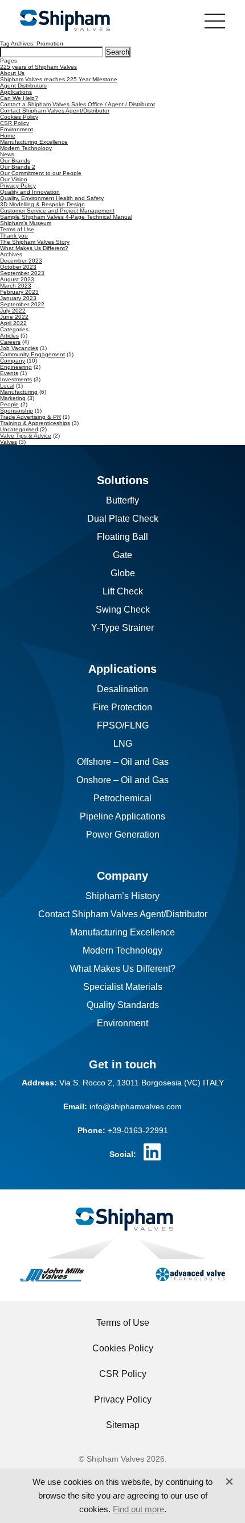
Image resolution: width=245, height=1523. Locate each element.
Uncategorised (19, 429)
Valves (8, 442)
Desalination (122, 689)
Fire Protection (122, 707)
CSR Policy (14, 123)
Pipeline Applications (122, 816)
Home (7, 135)
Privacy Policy (18, 185)
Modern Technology (26, 148)
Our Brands (15, 160)
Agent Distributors (23, 85)
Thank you (14, 235)
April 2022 (13, 323)
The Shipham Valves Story (35, 242)
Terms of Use (17, 229)
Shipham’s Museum (25, 223)
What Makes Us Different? (34, 248)
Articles (9, 335)
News (7, 154)
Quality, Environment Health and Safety (52, 198)
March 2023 (15, 285)
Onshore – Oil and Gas (122, 780)
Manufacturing (19, 392)
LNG (122, 743)
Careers (10, 342)
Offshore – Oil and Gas (123, 762)
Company (12, 360)
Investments (16, 379)
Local (7, 385)
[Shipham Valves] (65, 21)
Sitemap (123, 1425)
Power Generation (123, 834)
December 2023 (21, 260)
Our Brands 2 (17, 167)
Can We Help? (19, 98)
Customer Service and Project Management (57, 210)
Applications (16, 92)
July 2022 (13, 310)
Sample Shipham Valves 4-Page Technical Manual (66, 217)
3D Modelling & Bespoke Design (42, 204)
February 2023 (19, 292)
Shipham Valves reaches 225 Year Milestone (58, 79)
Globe (123, 573)
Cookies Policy (19, 117)
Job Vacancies (19, 348)
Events (9, 373)
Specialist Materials (122, 987)
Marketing (13, 398)
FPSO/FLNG (123, 725)
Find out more (138, 1509)
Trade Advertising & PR (30, 417)
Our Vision (13, 179)
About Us (12, 73)
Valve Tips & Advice (25, 435)
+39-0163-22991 (138, 1130)
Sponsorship (16, 410)
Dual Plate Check (122, 518)
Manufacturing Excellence (34, 142)
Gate (122, 555)
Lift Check (123, 591)
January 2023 (18, 298)
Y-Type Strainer (122, 627)
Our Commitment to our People (40, 173)
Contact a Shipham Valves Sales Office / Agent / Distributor (77, 104)
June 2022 (14, 317)
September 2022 (22, 304)
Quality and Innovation (30, 192)
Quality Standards (123, 1005)
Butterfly (122, 500)
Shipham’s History (122, 896)
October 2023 (18, 267)
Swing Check (123, 609)
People (9, 404)
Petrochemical (122, 798)
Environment (16, 129)
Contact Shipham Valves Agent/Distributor (54, 110)
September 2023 (22, 273)
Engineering (16, 367)
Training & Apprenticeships (35, 423)
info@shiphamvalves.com (135, 1106)
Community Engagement (32, 354)
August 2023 (17, 279)
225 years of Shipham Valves (38, 67)
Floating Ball (122, 537)
